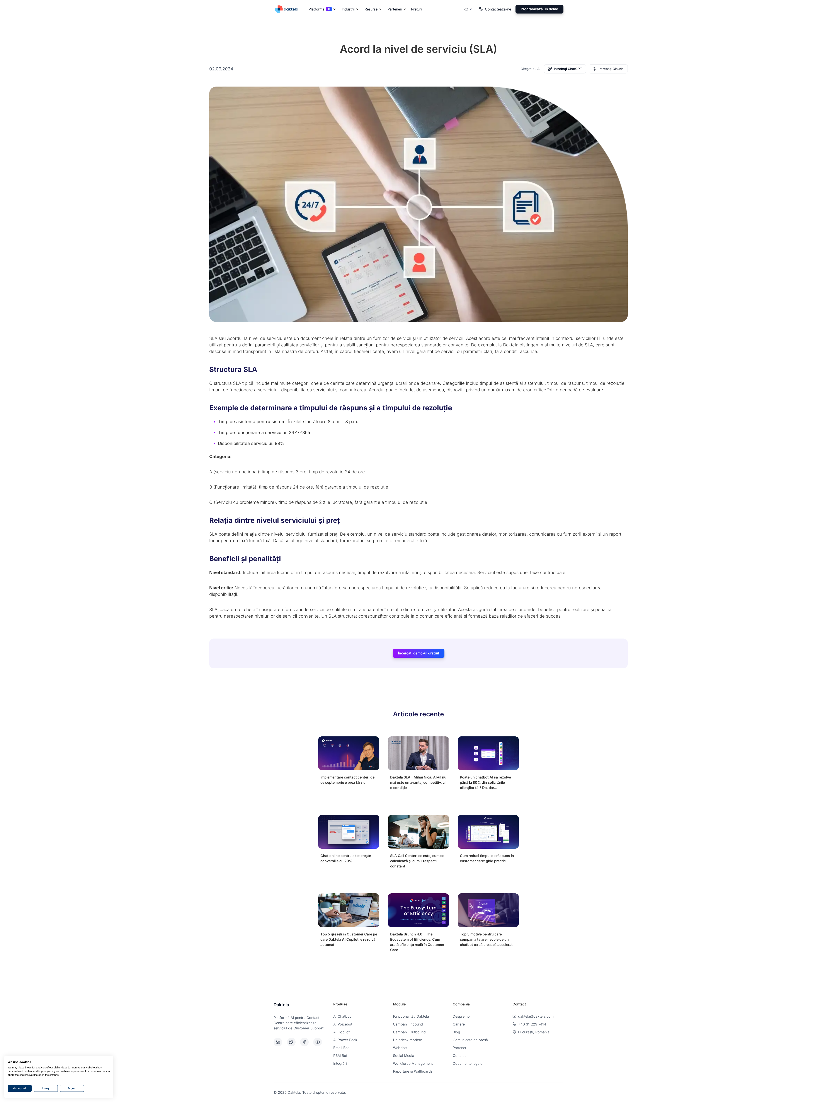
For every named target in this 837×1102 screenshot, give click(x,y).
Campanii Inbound (408, 1024)
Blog (456, 1032)
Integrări (340, 1063)
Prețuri (416, 9)
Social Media (403, 1055)
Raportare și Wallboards (412, 1071)
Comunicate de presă (470, 1040)
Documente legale (467, 1063)
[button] (321, 9)
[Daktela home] (287, 9)
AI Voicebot (342, 1024)
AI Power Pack (345, 1040)
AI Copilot (341, 1032)
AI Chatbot (342, 1016)
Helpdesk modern (407, 1040)
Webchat (400, 1048)
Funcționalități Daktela (411, 1016)
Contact (459, 1055)
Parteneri (460, 1048)
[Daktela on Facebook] (305, 1042)
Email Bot (341, 1048)
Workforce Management (413, 1063)
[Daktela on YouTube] (319, 1042)
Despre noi (462, 1016)
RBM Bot (340, 1055)
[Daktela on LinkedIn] (279, 1042)
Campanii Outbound (409, 1032)
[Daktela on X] (292, 1042)
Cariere (459, 1024)
